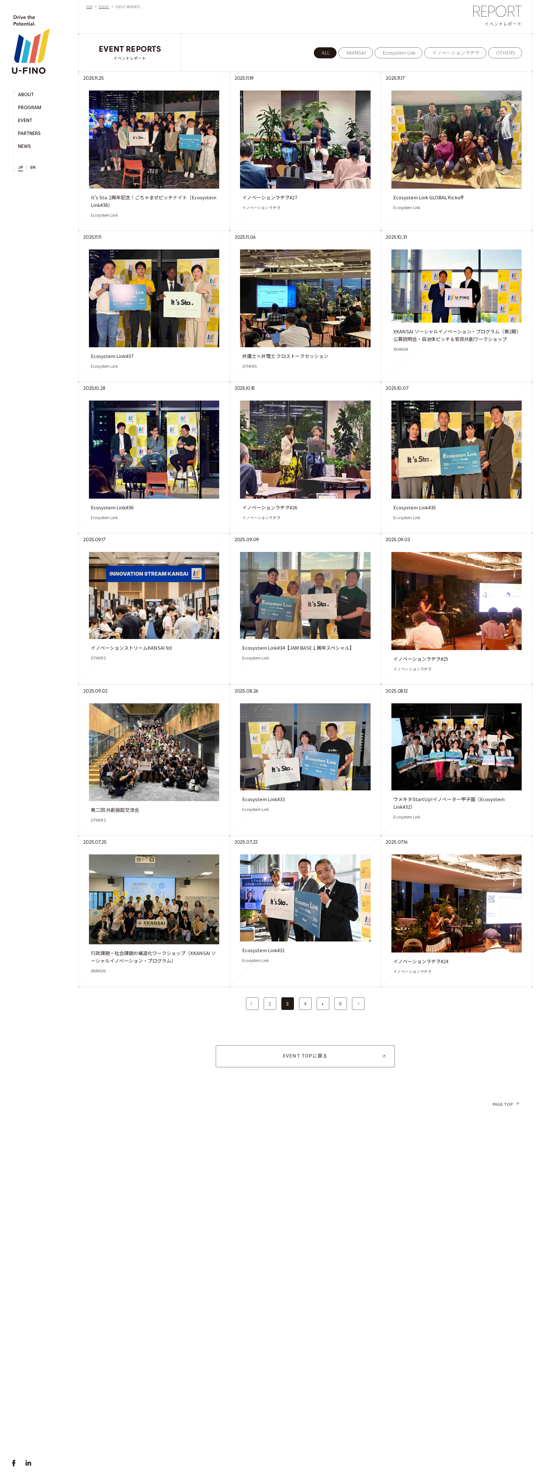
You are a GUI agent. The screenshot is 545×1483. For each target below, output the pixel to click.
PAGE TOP (503, 1104)
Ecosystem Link (399, 52)
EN (33, 167)
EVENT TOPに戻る (305, 1055)
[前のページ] (252, 1003)
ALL (326, 52)
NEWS (24, 146)
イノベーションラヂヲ (455, 52)
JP (20, 167)
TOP (89, 7)
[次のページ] (358, 1003)
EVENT (25, 120)
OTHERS (505, 52)
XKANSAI (356, 52)
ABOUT (26, 94)
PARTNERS (29, 133)
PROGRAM (29, 107)
